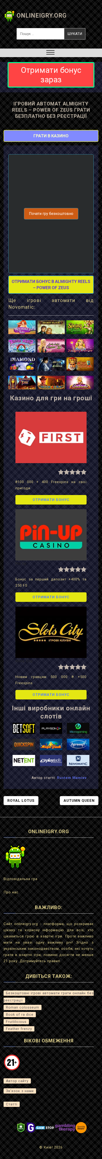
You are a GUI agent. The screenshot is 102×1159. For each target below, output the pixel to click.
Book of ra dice (19, 1014)
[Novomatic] (78, 760)
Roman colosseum (22, 1007)
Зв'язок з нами (20, 1091)
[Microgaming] (78, 728)
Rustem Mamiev (72, 778)
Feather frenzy (19, 1029)
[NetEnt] (24, 760)
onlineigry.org (42, 15)
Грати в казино (51, 135)
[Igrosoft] (78, 744)
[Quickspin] (24, 744)
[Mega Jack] (51, 744)
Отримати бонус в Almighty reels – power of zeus (51, 284)
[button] (50, 53)
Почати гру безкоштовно (51, 213)
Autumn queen (79, 800)
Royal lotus (21, 800)
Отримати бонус (51, 500)
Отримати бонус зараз (51, 74)
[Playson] (51, 728)
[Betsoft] (24, 728)
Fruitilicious (16, 1022)
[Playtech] (51, 760)
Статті (11, 1104)
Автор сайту (17, 1081)
